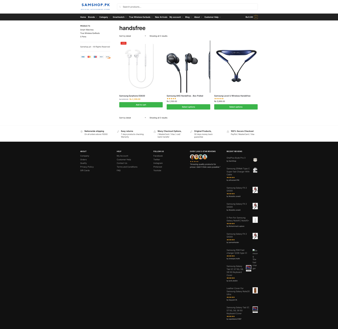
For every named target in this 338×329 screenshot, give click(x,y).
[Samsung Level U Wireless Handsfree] (236, 66)
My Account (122, 156)
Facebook (158, 156)
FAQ (118, 170)
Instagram (158, 163)
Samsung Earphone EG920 (132, 96)
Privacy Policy (87, 167)
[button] (252, 17)
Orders (83, 159)
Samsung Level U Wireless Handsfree (232, 96)
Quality (83, 163)
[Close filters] (111, 26)
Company (84, 156)
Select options (188, 107)
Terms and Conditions (127, 167)
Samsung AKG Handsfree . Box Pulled (185, 96)
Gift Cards (85, 170)
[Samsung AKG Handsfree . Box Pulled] (188, 66)
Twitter (156, 159)
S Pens (83, 36)
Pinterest (157, 167)
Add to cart (141, 105)
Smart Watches (86, 30)
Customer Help (124, 159)
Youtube (157, 170)
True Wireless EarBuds (90, 33)
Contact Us (122, 163)
